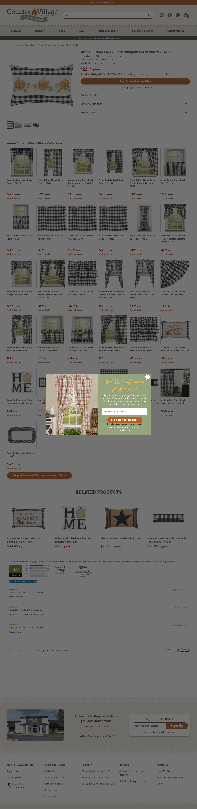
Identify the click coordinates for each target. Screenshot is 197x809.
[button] (124, 420)
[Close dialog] (147, 377)
